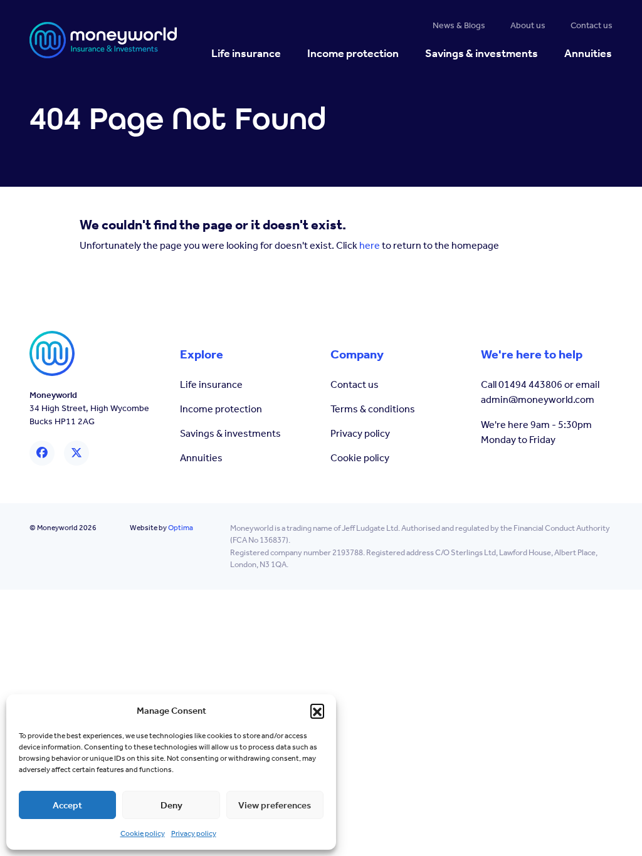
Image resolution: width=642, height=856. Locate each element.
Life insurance (211, 384)
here (369, 245)
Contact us (354, 384)
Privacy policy (193, 833)
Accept (67, 805)
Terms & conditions (372, 409)
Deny (171, 805)
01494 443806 (530, 384)
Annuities (201, 458)
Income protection (221, 409)
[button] (317, 710)
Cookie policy (142, 833)
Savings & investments (230, 433)
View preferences (274, 805)
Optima (180, 527)
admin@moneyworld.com (537, 399)
